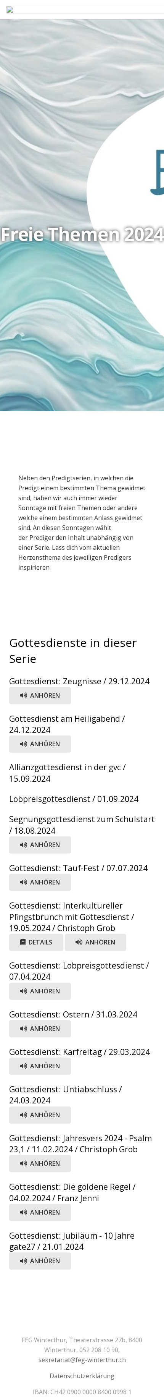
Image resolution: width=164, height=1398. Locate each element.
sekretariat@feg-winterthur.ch (82, 1360)
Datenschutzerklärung (82, 1376)
